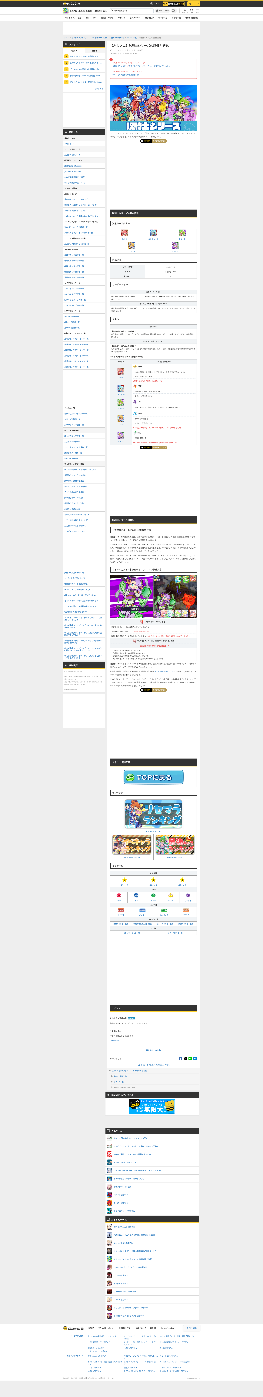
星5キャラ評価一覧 (72, 327)
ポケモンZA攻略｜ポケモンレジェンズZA (103, 1336)
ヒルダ (124, 239)
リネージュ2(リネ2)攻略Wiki (170, 1368)
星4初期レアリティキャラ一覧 (76, 355)
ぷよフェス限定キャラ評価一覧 (76, 243)
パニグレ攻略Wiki (94, 1368)
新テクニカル (91, 17)
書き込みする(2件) (153, 1050)
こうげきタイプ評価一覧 (74, 288)
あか (119, 900)
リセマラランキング (153, 831)
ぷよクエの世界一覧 (72, 441)
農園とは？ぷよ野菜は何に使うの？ (78, 589)
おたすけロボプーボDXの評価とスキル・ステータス (87, 75)
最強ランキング (107, 17)
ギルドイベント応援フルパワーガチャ (156, 66)
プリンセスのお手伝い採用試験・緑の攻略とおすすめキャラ (87, 69)
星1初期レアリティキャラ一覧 (76, 338)
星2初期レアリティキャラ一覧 (76, 344)
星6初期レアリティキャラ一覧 (76, 366)
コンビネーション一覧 (132, 933)
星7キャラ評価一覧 (72, 316)
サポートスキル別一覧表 (164, 924)
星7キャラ (124, 885)
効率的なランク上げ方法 (74, 503)
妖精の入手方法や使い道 (74, 572)
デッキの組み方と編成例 (74, 492)
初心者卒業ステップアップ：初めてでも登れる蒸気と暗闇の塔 (83, 641)
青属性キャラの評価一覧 (74, 260)
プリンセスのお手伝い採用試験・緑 (125, 74)
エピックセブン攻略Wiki (169, 1356)
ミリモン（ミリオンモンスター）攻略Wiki (139, 1371)
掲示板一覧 (176, 17)
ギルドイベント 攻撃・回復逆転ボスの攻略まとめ (87, 82)
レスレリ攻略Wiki (94, 1371)
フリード (182, 239)
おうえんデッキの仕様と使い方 (76, 514)
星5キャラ (182, 885)
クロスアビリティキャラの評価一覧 (78, 232)
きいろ (170, 900)
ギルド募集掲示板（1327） (75, 177)
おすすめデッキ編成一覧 (74, 424)
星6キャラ (153, 885)
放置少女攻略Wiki (130, 1368)
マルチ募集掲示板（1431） (75, 182)
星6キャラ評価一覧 (72, 322)
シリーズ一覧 (119, 1082)
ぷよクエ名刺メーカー (73, 154)
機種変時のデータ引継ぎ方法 (76, 583)
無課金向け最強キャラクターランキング (80, 205)
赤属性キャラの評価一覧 (74, 255)
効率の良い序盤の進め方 (74, 480)
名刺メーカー (135, 17)
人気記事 (74, 51)
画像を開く (116, 1040)
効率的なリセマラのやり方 (75, 475)
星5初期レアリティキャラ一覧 (76, 361)
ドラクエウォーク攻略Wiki (97, 1351)
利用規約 (91, 1328)
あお (136, 900)
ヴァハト (131, 251)
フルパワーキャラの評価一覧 (76, 227)
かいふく (142, 915)
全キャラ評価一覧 (120, 1076)
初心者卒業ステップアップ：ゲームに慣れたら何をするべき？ (83, 626)
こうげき (121, 914)
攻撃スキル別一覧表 (121, 924)
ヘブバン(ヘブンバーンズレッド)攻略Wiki (175, 1362)
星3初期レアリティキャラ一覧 (76, 350)
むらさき (188, 900)
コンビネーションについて (75, 531)
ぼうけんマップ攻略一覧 (74, 436)
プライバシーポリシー (106, 1328)
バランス (186, 914)
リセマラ (121, 17)
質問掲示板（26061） (73, 171)
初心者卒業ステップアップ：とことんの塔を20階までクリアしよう (83, 633)
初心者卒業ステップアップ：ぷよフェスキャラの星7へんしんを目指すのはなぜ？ (83, 649)
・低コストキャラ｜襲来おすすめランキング (82, 216)
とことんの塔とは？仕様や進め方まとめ (80, 606)
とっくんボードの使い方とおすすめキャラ (81, 600)
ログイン (195, 3)
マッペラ (175, 251)
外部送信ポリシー (125, 1328)
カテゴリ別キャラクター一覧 (76, 413)
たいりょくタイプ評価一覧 (75, 299)
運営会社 (153, 1328)
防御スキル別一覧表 (185, 924)
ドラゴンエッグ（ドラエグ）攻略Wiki (174, 1371)
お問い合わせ (141, 1328)
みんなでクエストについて (75, 525)
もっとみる (98, 88)
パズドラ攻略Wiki (130, 1348)
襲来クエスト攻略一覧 (73, 452)
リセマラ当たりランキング (75, 210)
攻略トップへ (69, 143)
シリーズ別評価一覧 (175, 933)
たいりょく (164, 915)
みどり (153, 900)
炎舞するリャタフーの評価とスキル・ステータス (87, 62)
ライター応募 (192, 1328)
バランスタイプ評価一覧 (74, 305)
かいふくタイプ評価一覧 (74, 294)
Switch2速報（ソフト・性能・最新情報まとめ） (177, 1336)
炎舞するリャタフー (119, 66)
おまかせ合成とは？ (72, 508)
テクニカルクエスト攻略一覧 (76, 447)
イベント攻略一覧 (71, 458)
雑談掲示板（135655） (73, 165)
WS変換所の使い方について (75, 612)
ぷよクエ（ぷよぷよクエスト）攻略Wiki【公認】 (130, 1070)
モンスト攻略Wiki (166, 1348)
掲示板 (94, 51)
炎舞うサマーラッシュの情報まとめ (84, 56)
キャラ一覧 (162, 17)
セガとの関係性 (191, 17)
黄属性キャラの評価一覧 (74, 271)
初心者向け (149, 17)
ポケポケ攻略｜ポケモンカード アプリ (174, 1342)
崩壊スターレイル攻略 (96, 1348)
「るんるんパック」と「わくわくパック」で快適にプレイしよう (83, 618)
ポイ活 (156, 3)
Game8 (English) (167, 1328)
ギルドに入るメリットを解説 (76, 486)
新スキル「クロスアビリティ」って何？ (80, 469)
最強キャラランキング (175, 857)
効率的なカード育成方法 (74, 497)
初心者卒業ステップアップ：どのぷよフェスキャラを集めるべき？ (83, 657)
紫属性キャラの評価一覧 (74, 277)
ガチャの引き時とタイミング (76, 520)
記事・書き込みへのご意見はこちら (155, 1065)
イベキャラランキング (132, 857)
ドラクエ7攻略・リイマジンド (99, 1342)
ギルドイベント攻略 (73, 17)
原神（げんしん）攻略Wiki (97, 1356)
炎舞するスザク (135, 66)
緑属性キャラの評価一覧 (74, 266)
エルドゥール (153, 239)
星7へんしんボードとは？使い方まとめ (80, 595)
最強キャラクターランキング (76, 199)
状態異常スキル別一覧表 (143, 924)
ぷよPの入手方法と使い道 (74, 578)
